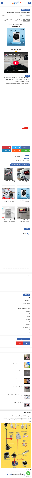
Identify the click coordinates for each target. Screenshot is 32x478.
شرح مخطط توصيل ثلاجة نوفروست (21, 416)
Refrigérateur (26, 327)
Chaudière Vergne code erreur (22, 81)
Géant (27, 311)
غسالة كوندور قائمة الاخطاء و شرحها (15, 379)
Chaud (27, 298)
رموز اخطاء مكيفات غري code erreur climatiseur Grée (16, 77)
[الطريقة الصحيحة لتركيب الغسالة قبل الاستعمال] (8, 213)
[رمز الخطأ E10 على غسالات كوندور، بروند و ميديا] (23, 213)
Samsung (27, 330)
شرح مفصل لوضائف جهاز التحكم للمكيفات (13, 395)
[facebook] (26, 343)
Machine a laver (25, 9)
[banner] (16, 21)
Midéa (27, 324)
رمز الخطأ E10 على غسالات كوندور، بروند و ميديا (24, 221)
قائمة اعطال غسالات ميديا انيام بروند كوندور (13, 402)
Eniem (27, 306)
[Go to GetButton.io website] (28, 476)
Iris (28, 316)
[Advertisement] (16, 105)
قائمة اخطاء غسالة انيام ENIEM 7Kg (15, 355)
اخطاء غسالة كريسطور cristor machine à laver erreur (9, 202)
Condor (27, 300)
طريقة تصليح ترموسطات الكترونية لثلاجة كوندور (17, 79)
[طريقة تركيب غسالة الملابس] (8, 174)
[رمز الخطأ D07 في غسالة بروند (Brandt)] (23, 174)
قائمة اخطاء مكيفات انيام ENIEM (16, 363)
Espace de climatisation (23, 308)
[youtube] (19, 343)
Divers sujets (26, 303)
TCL (28, 332)
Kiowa (27, 319)
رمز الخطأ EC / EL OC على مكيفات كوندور (14, 371)
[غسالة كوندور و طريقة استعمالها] (23, 193)
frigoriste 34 (9, 474)
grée (28, 314)
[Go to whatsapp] (28, 473)
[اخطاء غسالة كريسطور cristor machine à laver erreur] (8, 193)
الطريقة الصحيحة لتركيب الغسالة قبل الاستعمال (17, 83)
